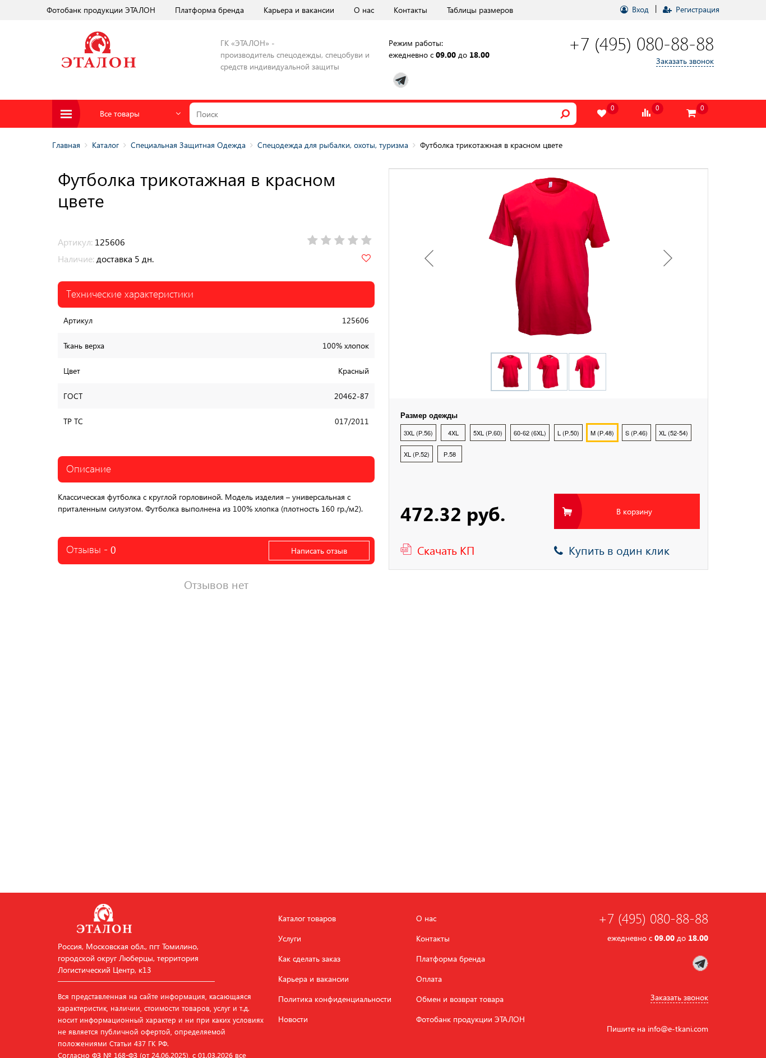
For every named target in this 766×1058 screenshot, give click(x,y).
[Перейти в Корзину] (691, 113)
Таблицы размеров (480, 9)
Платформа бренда (209, 9)
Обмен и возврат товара (460, 999)
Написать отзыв (319, 550)
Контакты (410, 9)
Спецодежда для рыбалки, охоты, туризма (332, 145)
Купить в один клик (616, 550)
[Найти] (565, 114)
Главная (66, 145)
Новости (293, 1019)
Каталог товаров (307, 918)
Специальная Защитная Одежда (188, 145)
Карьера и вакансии (299, 9)
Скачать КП (445, 550)
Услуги (289, 939)
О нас (364, 9)
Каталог (105, 145)
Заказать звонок (685, 60)
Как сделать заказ (309, 959)
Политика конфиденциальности (334, 999)
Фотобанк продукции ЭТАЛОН (101, 9)
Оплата (429, 979)
